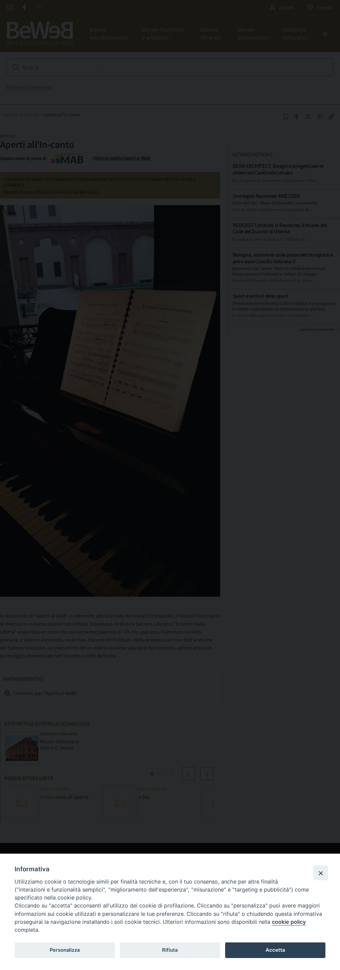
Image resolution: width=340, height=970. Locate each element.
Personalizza (65, 950)
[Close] (320, 873)
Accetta (275, 950)
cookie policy (289, 921)
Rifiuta (170, 950)
